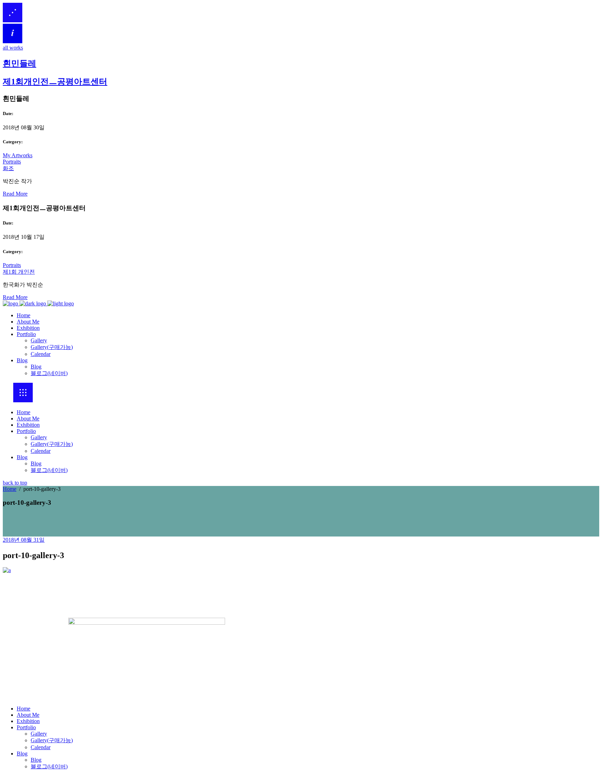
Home (23, 412)
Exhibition (28, 425)
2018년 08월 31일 (24, 540)
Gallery (39, 437)
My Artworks (17, 155)
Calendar (41, 451)
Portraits (12, 162)
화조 (8, 168)
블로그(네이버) (49, 470)
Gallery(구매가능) (52, 444)
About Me (28, 418)
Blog (22, 457)
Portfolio (26, 431)
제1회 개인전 (19, 272)
